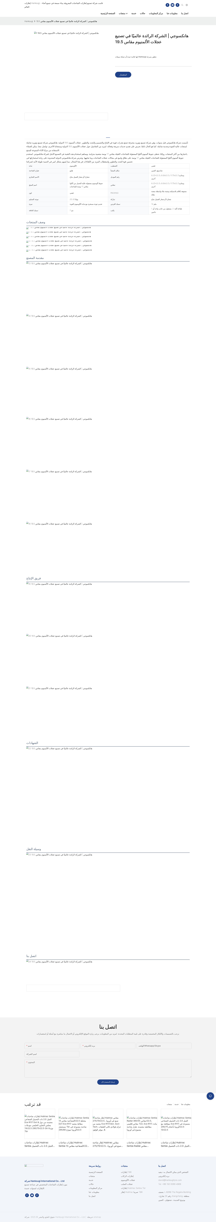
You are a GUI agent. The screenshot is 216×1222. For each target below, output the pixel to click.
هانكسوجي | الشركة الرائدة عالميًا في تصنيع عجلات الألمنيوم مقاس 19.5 (66, 21)
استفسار (123, 74)
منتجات (169, 1104)
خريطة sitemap (94, 1217)
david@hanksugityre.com (170, 1180)
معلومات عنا (185, 1104)
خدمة (177, 1104)
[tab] (108, 136)
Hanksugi (28, 21)
